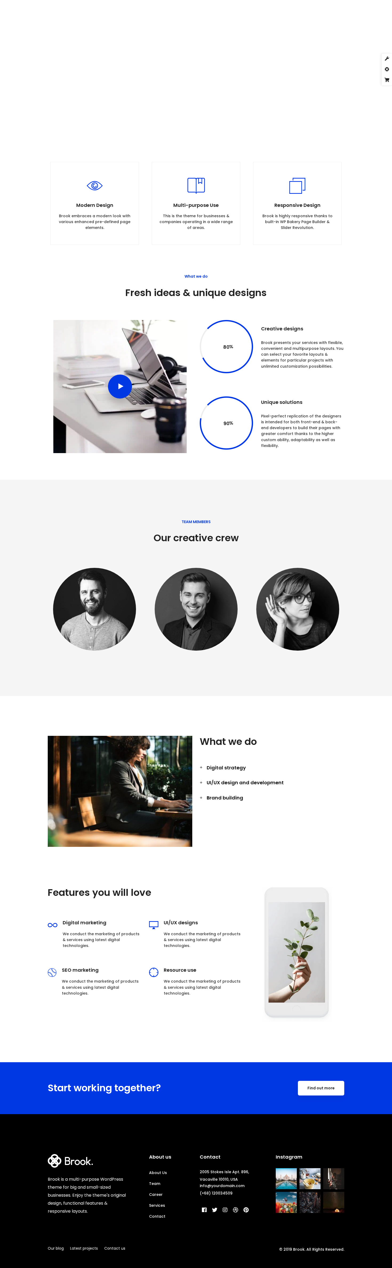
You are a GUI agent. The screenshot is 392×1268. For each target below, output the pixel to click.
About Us (158, 1172)
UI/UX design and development (245, 782)
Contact (157, 1216)
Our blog (56, 1248)
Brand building (225, 797)
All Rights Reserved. (325, 1249)
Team (154, 1183)
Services (157, 1205)
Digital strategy (226, 767)
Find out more (321, 1088)
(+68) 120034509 (216, 1193)
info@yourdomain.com (222, 1185)
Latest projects (84, 1248)
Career (156, 1194)
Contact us (114, 1248)
